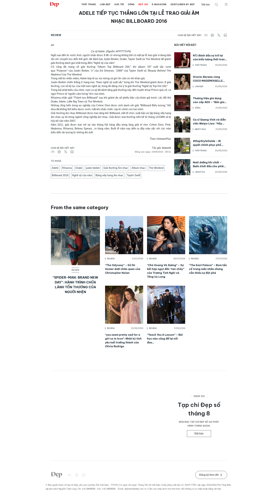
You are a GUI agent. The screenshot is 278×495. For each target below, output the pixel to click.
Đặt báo (206, 4)
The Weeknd (156, 168)
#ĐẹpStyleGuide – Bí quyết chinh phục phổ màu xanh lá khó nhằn (207, 144)
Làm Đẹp (105, 4)
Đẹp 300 (143, 4)
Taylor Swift (133, 175)
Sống (131, 4)
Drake (78, 168)
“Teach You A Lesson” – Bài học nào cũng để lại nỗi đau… (165, 338)
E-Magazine (159, 4)
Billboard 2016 (60, 175)
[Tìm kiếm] (216, 5)
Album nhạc (138, 168)
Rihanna (67, 168)
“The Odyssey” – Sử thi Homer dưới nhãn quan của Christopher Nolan (122, 268)
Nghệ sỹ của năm (82, 175)
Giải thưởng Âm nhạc (115, 168)
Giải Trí (119, 4)
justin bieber (93, 168)
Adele (55, 168)
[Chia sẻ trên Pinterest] (212, 35)
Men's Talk (200, 129)
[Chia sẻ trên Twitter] (219, 35)
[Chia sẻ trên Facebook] (206, 35)
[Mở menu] (226, 4)
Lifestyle (200, 172)
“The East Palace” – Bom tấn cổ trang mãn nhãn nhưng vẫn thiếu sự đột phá (208, 268)
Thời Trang (88, 4)
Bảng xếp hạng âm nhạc (109, 175)
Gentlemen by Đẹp (183, 4)
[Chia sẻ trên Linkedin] (225, 35)
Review (56, 35)
